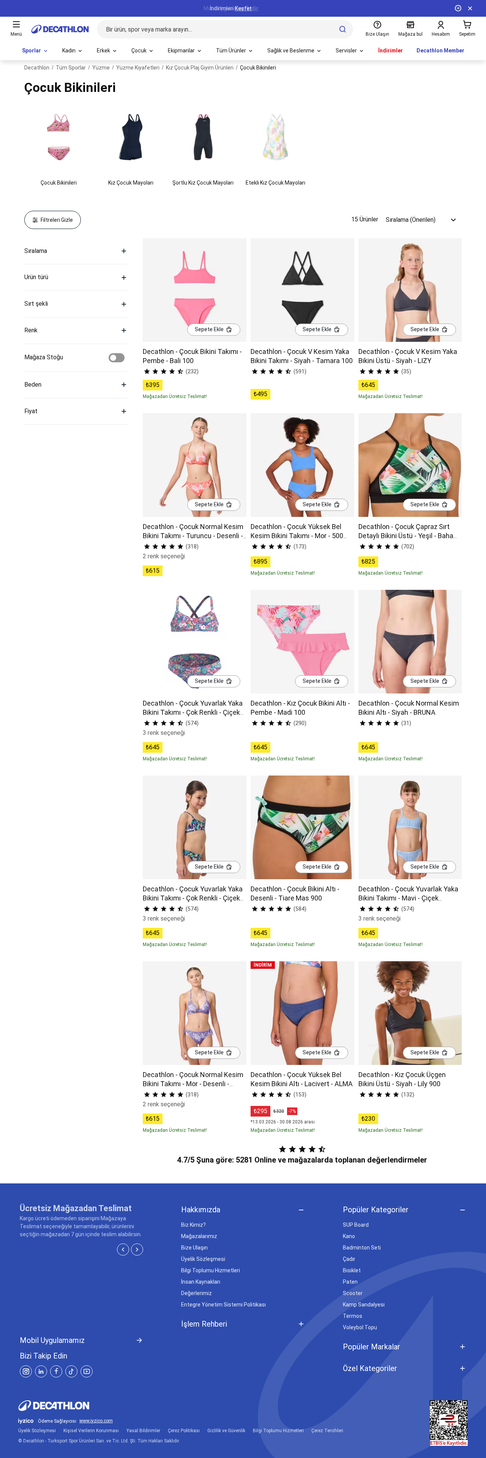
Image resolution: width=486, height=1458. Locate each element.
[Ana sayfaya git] (60, 29)
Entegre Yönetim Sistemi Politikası (223, 1305)
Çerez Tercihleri (327, 1430)
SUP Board (356, 1225)
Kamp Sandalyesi (364, 1305)
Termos (352, 1316)
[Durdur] (458, 8)
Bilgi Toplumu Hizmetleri (210, 1270)
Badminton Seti (362, 1248)
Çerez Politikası (184, 1430)
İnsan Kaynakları (200, 1282)
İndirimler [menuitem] (390, 50)
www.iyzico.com (96, 1421)
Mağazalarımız (199, 1236)
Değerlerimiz (196, 1293)
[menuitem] (35, 51)
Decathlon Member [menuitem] (440, 50)
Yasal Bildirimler (143, 1430)
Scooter (353, 1293)
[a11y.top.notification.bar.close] (470, 8)
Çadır (349, 1259)
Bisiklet (352, 1270)
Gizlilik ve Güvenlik (226, 1430)
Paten (350, 1282)
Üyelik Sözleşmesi (203, 1259)
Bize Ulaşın (194, 1248)
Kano (349, 1236)
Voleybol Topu (360, 1327)
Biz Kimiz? (193, 1225)
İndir (253, 8)
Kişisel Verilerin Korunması (91, 1430)
